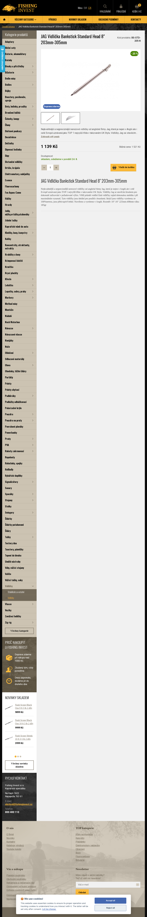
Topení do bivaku (13, 555)
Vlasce (8, 604)
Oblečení (9, 353)
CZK (89, 8)
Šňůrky (8, 518)
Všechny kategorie (19, 631)
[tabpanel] (18, 726)
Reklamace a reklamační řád (20, 882)
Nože (7, 346)
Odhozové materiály (14, 359)
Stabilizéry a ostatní (16, 592)
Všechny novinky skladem (19, 765)
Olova (7, 365)
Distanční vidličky (13, 162)
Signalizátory (11, 482)
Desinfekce (10, 137)
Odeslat (82, 892)
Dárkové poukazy (13, 131)
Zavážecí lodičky (13, 616)
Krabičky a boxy (12, 254)
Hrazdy (8, 204)
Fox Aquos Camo (13, 192)
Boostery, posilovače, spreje (15, 98)
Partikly (9, 377)
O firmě (10, 834)
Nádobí (8, 316)
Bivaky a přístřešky (14, 66)
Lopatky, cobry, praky (15, 291)
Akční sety (10, 48)
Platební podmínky (15, 875)
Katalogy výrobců (15, 845)
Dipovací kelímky (13, 149)
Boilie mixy (10, 78)
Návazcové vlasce (13, 334)
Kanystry (80, 838)
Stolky (8, 506)
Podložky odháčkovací (16, 402)
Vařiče (8, 574)
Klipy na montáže (84, 834)
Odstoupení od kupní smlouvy (21, 886)
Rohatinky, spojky (13, 463)
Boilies (8, 84)
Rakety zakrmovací (14, 451)
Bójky (7, 91)
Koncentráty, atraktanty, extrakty (17, 246)
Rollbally (9, 469)
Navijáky (9, 340)
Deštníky (9, 143)
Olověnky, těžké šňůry (15, 371)
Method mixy (11, 303)
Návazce (9, 328)
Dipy (7, 155)
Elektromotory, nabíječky (17, 174)
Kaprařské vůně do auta (16, 226)
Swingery (9, 512)
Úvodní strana (8, 27)
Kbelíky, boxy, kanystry (16, 232)
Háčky (8, 198)
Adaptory (9, 41)
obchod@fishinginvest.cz (18, 804)
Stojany (8, 500)
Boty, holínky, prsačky (16, 106)
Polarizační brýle (13, 408)
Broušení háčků (12, 112)
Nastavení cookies (15, 899)
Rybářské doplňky (13, 475)
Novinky (10, 838)
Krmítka (9, 267)
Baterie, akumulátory (15, 54)
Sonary (8, 488)
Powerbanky (11, 432)
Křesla (8, 279)
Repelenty (10, 457)
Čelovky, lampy (12, 119)
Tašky (8, 537)
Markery (9, 297)
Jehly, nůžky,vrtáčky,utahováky (17, 212)
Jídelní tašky (11, 220)
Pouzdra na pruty (13, 420)
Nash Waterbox (12, 322)
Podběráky (10, 396)
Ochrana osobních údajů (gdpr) (21, 890)
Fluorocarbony (12, 186)
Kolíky (8, 239)
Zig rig (8, 622)
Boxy (78, 852)
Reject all (110, 908)
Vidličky (9, 586)
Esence (8, 180)
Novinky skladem (77, 19)
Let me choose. (49, 909)
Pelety (8, 383)
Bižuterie (9, 72)
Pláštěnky (80, 841)
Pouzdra (9, 414)
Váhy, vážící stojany (14, 567)
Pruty (8, 438)
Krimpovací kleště (14, 260)
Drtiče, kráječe (12, 168)
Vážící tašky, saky (14, 580)
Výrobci (53, 19)
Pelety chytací (12, 389)
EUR (85, 8)
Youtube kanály (13, 849)
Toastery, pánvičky (14, 549)
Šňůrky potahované (14, 524)
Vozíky (8, 610)
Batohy (8, 60)
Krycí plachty (11, 273)
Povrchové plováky (14, 426)
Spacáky (9, 494)
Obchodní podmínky (108, 19)
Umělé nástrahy (12, 561)
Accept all (110, 900)
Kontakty (136, 19)
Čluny (7, 125)
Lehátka (9, 285)
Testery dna (11, 543)
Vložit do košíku (126, 167)
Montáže (9, 310)
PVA (7, 445)
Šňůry (8, 531)
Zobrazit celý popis (50, 136)
